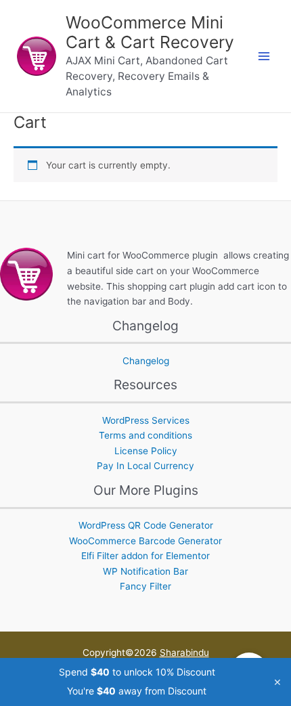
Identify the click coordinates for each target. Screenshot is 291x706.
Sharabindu (184, 652)
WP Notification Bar (145, 571)
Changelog (145, 360)
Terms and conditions (145, 435)
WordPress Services (145, 420)
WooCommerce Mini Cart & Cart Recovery (150, 32)
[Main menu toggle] (264, 56)
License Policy (145, 450)
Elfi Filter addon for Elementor (145, 555)
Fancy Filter (145, 586)
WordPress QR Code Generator (146, 525)
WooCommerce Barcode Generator (145, 540)
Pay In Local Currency (145, 465)
